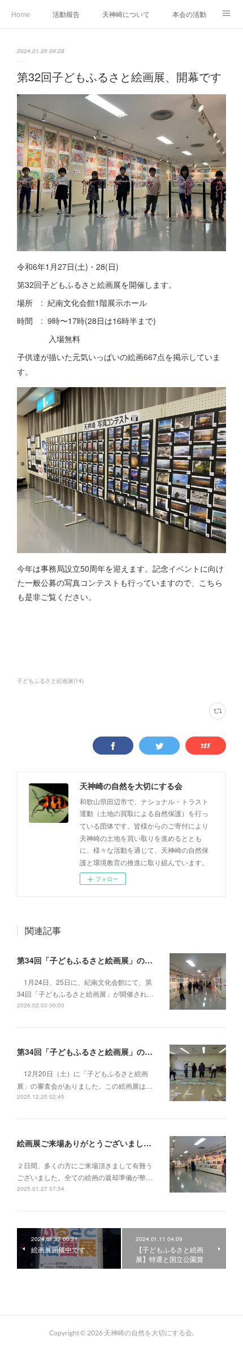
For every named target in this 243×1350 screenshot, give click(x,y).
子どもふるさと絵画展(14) (50, 681)
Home (20, 14)
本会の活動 (189, 14)
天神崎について (126, 14)
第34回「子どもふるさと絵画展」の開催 (88, 960)
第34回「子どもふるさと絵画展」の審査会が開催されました (124, 1051)
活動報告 (66, 14)
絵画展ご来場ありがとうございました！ (88, 1143)
